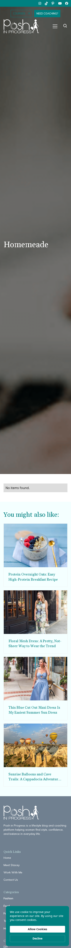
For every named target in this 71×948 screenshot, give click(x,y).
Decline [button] (37, 938)
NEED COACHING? (47, 13)
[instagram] (40, 3)
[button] (55, 26)
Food (7, 906)
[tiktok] (46, 3)
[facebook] (66, 3)
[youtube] (60, 3)
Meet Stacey (12, 865)
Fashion (8, 898)
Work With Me (13, 872)
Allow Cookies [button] (37, 929)
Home (7, 858)
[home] (23, 26)
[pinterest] (53, 3)
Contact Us (11, 880)
